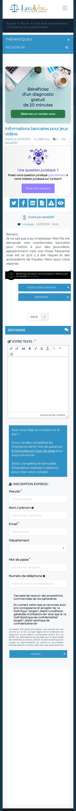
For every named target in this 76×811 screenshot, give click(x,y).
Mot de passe (19, 559)
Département (19, 540)
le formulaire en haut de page (33, 451)
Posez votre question (41, 287)
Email (13, 524)
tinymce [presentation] (60, 415)
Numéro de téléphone (26, 576)
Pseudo (14, 491)
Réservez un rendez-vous (38, 114)
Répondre (42, 297)
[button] (11, 348)
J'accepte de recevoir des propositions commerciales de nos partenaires (38, 597)
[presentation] (11, 348)
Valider (35, 654)
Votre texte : (22, 341)
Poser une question (38, 188)
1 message (27, 224)
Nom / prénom (20, 507)
